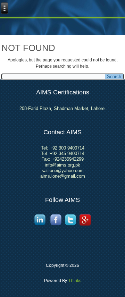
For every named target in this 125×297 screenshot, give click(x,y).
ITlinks (74, 280)
